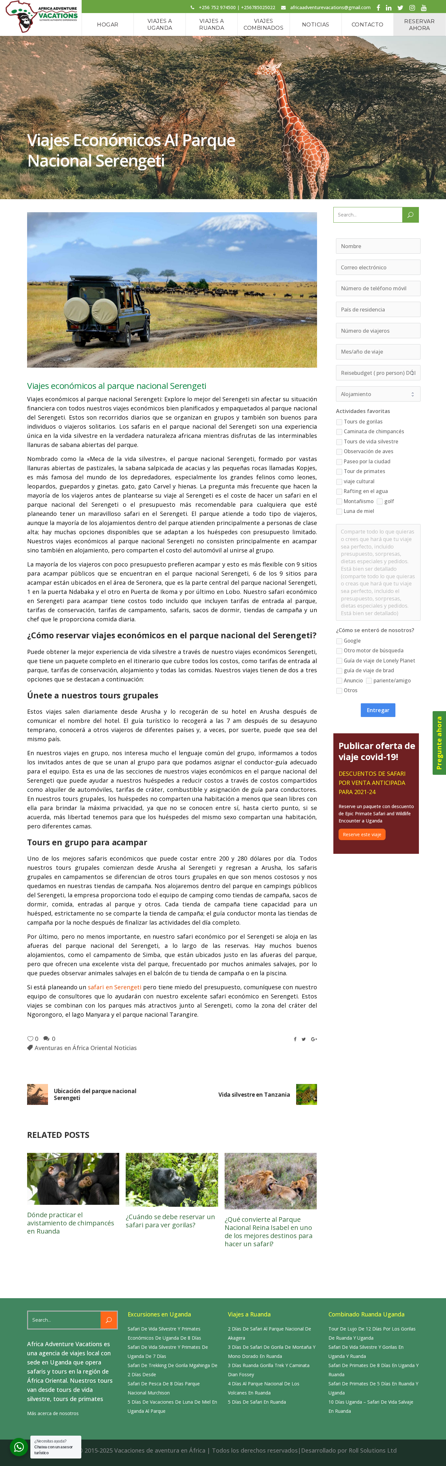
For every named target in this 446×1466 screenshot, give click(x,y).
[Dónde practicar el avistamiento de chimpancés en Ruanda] (73, 1179)
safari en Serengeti (114, 987)
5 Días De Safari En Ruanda (257, 1402)
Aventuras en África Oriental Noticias (86, 1048)
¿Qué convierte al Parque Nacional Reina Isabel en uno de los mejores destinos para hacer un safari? (268, 1231)
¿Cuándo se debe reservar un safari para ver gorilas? (170, 1220)
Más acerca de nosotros (53, 1413)
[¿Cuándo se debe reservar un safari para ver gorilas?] (172, 1180)
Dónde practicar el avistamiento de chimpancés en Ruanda (70, 1222)
